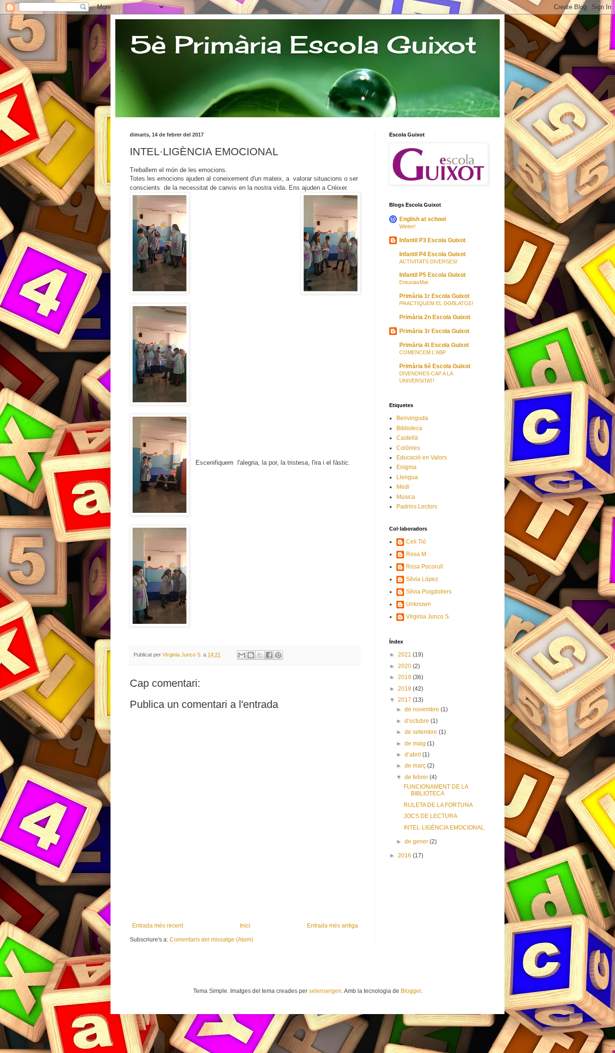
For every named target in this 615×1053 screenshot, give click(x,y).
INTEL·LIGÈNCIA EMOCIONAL (444, 827)
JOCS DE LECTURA (430, 816)
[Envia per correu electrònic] (241, 655)
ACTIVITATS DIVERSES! (428, 261)
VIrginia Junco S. (428, 616)
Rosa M (416, 554)
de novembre (423, 709)
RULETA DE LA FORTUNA (438, 805)
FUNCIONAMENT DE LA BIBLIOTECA (436, 790)
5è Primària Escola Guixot (303, 44)
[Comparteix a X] (260, 655)
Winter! (407, 226)
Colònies (408, 448)
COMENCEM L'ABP (422, 352)
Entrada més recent (157, 925)
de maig (416, 743)
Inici (245, 925)
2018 (405, 688)
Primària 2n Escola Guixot (434, 317)
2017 (405, 699)
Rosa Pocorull (424, 566)
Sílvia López (422, 579)
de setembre (422, 732)
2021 (405, 654)
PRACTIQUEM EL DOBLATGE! (436, 303)
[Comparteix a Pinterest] (278, 655)
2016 (405, 855)
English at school (422, 219)
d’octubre (417, 721)
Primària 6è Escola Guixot (434, 366)
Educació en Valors (421, 457)
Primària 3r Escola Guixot (434, 331)
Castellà (407, 437)
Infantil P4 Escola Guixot (432, 254)
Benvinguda (412, 418)
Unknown (418, 604)
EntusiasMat (413, 282)
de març (416, 765)
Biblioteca (409, 428)
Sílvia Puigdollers (429, 591)
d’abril (413, 754)
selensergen (325, 991)
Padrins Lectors (416, 506)
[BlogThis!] (251, 655)
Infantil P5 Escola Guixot (432, 275)
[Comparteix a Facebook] (269, 655)
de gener (417, 841)
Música (405, 497)
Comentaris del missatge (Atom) (211, 939)
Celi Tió (416, 541)
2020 (405, 666)
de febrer (417, 777)
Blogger (411, 991)
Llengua (407, 477)
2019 (405, 677)
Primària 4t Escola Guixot (434, 345)
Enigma (406, 467)
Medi (402, 486)
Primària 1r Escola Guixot (434, 296)
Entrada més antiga (332, 925)
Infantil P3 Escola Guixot (432, 240)
